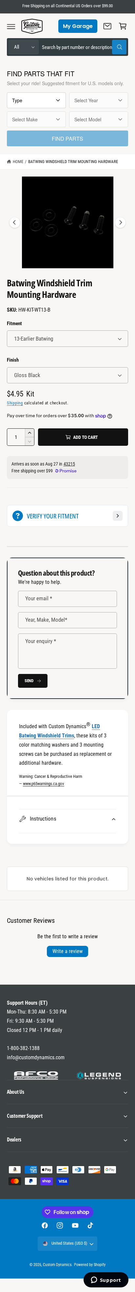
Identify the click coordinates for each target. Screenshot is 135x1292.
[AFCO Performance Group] (36, 1075)
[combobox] (84, 47)
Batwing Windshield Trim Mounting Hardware (73, 161)
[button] (11, 26)
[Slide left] (15, 222)
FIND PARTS (67, 138)
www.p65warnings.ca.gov (43, 783)
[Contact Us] (107, 26)
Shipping (15, 402)
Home (18, 161)
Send (29, 680)
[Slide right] (120, 222)
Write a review (67, 951)
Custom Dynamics (57, 1264)
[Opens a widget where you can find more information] (105, 1280)
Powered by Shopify (90, 1264)
